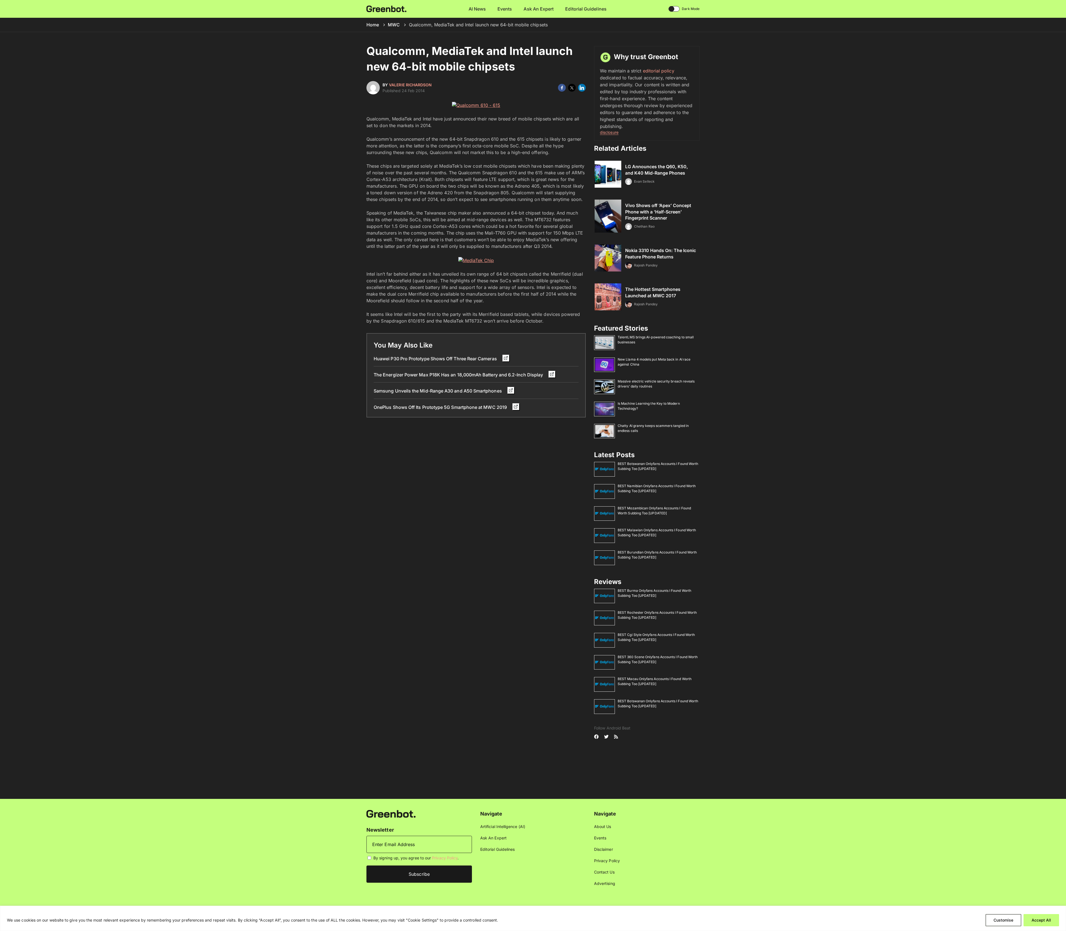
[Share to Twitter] (572, 88)
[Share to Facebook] (562, 88)
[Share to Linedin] (582, 88)
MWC (394, 24)
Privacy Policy (444, 857)
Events (504, 9)
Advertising (604, 883)
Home (372, 24)
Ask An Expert (539, 9)
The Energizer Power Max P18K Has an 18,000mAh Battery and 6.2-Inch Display (459, 375)
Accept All (1041, 920)
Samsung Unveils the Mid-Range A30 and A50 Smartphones (438, 391)
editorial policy (658, 71)
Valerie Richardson (410, 84)
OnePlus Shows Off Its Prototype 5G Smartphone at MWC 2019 (441, 407)
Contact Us (604, 872)
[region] (533, 918)
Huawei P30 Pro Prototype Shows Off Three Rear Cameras (436, 358)
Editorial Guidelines (585, 9)
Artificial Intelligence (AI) (502, 826)
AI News (477, 9)
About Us (602, 826)
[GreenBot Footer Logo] (391, 813)
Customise (1003, 920)
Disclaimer (603, 849)
